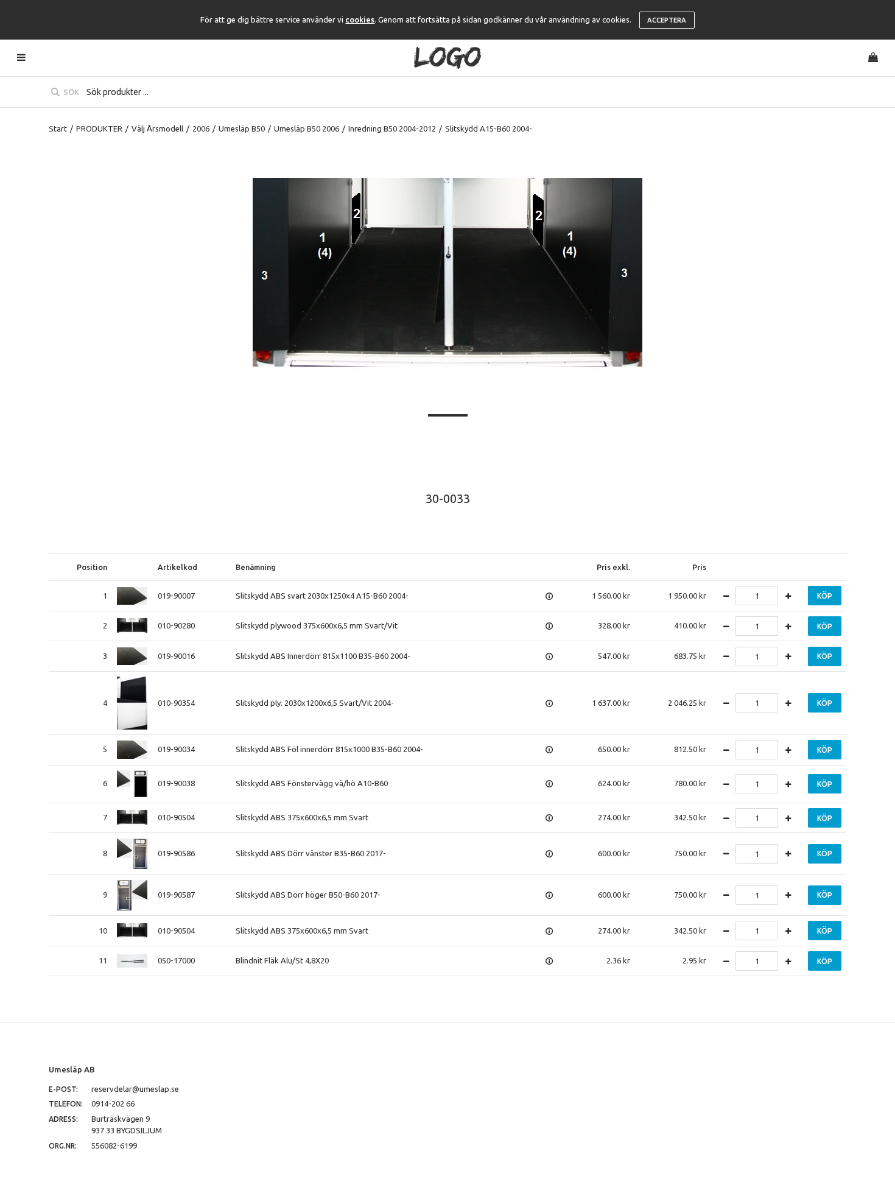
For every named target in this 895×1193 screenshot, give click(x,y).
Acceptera (666, 20)
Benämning (256, 567)
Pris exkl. (613, 567)
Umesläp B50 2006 (306, 128)
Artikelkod (177, 567)
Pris (699, 567)
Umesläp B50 (242, 128)
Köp (824, 596)
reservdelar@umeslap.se (135, 1089)
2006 (200, 128)
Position (92, 567)
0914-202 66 (113, 1103)
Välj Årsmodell (157, 128)
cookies (359, 19)
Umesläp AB (72, 1069)
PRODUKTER (99, 128)
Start (58, 128)
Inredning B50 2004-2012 (392, 128)
